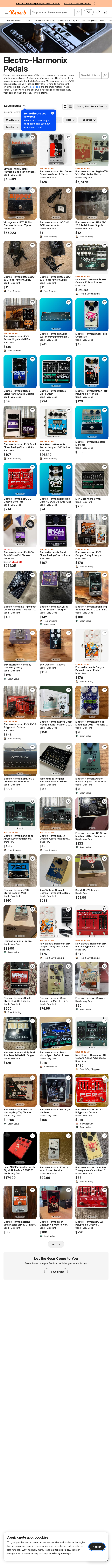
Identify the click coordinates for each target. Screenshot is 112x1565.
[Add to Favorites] (24, 106)
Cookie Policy (62, 1549)
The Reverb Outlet (13, 20)
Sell (89, 12)
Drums (103, 20)
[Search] (78, 12)
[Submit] (105, 75)
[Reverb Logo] (17, 12)
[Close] (53, 113)
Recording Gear (90, 20)
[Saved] (98, 12)
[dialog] (56, 1546)
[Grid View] (65, 106)
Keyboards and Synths (68, 20)
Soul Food (35, 87)
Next (54, 1244)
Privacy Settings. (61, 1553)
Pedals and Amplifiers (45, 20)
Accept (97, 1546)
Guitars (28, 20)
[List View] (70, 106)
